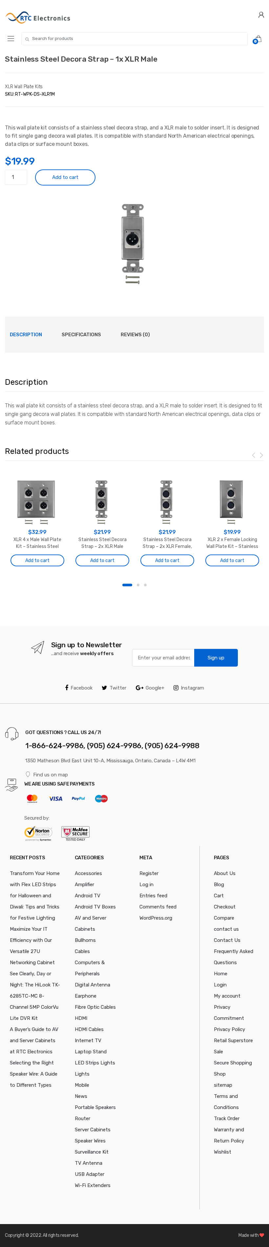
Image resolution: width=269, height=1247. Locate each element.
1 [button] (127, 585)
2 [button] (138, 585)
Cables (82, 951)
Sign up (216, 658)
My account (227, 996)
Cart (219, 896)
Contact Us (227, 940)
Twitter (118, 688)
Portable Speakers (95, 1107)
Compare (224, 918)
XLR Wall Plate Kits (24, 86)
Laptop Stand (91, 1052)
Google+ (155, 688)
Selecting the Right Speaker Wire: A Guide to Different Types (33, 1074)
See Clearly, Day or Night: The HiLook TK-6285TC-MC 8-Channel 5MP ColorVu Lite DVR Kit (35, 996)
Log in (146, 884)
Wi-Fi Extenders (93, 1185)
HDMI (81, 1018)
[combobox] (134, 38)
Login (220, 985)
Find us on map (50, 775)
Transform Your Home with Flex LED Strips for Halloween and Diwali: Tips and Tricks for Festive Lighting (35, 895)
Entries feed (153, 896)
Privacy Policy (229, 1029)
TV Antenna (88, 1163)
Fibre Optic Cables (95, 1007)
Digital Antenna (92, 985)
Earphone (85, 996)
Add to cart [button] (37, 560)
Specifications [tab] (81, 335)
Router (82, 1118)
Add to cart (65, 177)
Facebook (82, 688)
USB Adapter (89, 1174)
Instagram (192, 688)
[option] (134, 241)
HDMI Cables (89, 1029)
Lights (82, 1074)
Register (148, 873)
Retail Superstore (233, 1040)
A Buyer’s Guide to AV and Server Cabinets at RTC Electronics (34, 1040)
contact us (226, 929)
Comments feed (157, 907)
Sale (218, 1052)
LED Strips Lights (95, 1063)
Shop (220, 1074)
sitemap (223, 1085)
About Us (225, 873)
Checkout (225, 907)
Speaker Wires (90, 1141)
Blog (219, 884)
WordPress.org (155, 918)
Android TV (87, 896)
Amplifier (84, 884)
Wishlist (222, 1152)
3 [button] (145, 585)
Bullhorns (85, 940)
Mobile (82, 1085)
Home (220, 974)
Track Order (226, 1118)
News (81, 1096)
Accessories (88, 873)
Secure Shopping (233, 1063)
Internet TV (88, 1040)
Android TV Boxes (95, 907)
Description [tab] (26, 335)
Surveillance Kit (92, 1152)
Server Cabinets (93, 1130)
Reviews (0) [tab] (135, 335)
